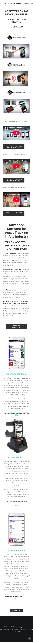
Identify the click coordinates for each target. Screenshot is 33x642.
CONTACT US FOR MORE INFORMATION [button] (17, 326)
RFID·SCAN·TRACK (16, 457)
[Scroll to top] (29, 638)
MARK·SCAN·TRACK (16, 550)
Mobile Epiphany (13, 627)
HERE (16, 598)
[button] (29, 3)
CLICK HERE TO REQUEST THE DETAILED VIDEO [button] (14, 146)
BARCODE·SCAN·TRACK (16, 374)
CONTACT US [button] (16, 610)
